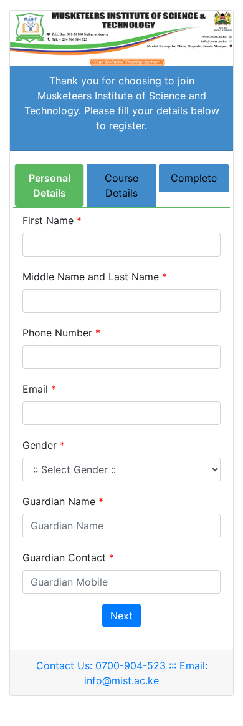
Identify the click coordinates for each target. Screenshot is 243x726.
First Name (52, 220)
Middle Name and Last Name (94, 276)
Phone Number (61, 332)
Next (121, 615)
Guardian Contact (68, 557)
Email (39, 389)
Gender (43, 445)
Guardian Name (62, 501)
